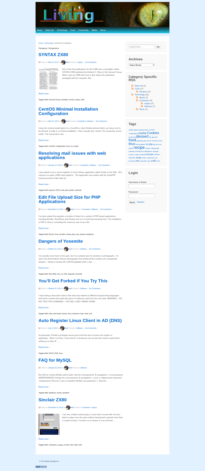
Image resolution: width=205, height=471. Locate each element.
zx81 (80, 445)
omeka (68, 234)
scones (131, 154)
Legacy (80, 62)
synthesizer (151, 158)
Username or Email (137, 182)
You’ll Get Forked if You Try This (73, 280)
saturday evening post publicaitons (140, 151)
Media (94, 30)
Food (73, 30)
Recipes (143, 91)
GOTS (58, 190)
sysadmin (65, 393)
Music (142, 109)
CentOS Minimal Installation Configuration (68, 111)
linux (68, 146)
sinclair (71, 100)
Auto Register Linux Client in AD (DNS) (80, 320)
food (132, 140)
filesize (51, 234)
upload (82, 234)
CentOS (52, 146)
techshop (132, 161)
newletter (64, 100)
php (66, 190)
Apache (52, 190)
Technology (62, 30)
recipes (147, 148)
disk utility (52, 274)
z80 (71, 445)
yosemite (78, 274)
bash (51, 314)
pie (154, 144)
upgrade (71, 274)
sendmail (77, 190)
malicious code (78, 314)
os (72, 146)
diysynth (154, 137)
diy (150, 137)
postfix (71, 190)
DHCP (51, 353)
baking (141, 130)
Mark (67, 62)
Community (83, 30)
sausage (155, 151)
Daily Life (50, 30)
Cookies (153, 132)
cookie (142, 133)
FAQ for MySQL (55, 360)
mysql (59, 393)
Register (140, 202)
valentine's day (145, 161)
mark (67, 121)
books (146, 130)
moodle (62, 234)
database (52, 393)
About (103, 30)
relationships (155, 148)
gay (145, 141)
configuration (61, 146)
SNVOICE (132, 158)
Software (90, 121)
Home (39, 30)
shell (86, 314)
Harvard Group (54, 100)
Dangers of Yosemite (60, 241)
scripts (75, 146)
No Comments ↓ (91, 62)
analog (131, 130)
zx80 (82, 100)
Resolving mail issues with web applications (72, 155)
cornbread (132, 137)
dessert (142, 136)
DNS (56, 353)
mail (62, 190)
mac (58, 274)
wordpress (90, 234)
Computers (81, 121)
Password (133, 192)
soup (138, 157)
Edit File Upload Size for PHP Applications (69, 199)
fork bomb (57, 314)
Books (142, 97)
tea (156, 158)
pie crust (158, 144)
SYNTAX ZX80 (53, 54)
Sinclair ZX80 (52, 399)
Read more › (44, 93)
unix (77, 234)
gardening (140, 141)
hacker (64, 314)
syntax (77, 100)
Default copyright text (51, 461)
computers (53, 445)
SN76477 (157, 154)
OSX (65, 274)
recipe (139, 147)
